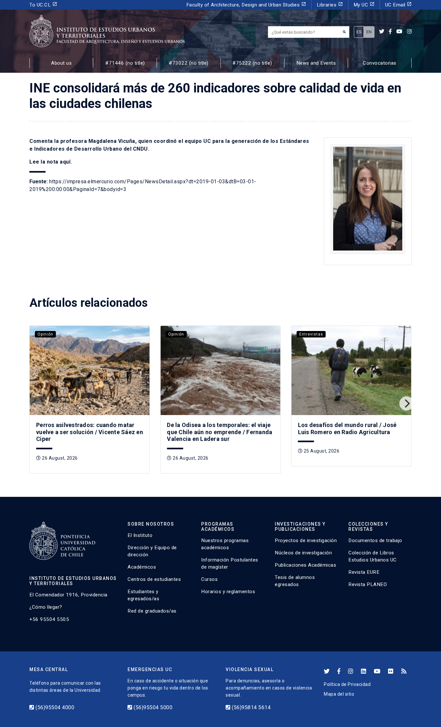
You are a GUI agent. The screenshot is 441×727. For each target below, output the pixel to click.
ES (358, 31)
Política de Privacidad (347, 684)
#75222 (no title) (252, 63)
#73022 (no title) (189, 63)
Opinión (45, 334)
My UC (364, 5)
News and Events (316, 63)
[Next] (406, 403)
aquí (65, 162)
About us (61, 63)
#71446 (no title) (125, 63)
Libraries (330, 5)
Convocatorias (379, 63)
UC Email (398, 5)
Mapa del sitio (339, 694)
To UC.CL (43, 5)
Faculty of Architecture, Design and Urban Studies (246, 5)
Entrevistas (311, 334)
